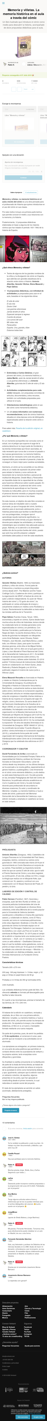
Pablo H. (11, 65)
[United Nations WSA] (38, 1389)
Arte (26, 1306)
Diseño (5, 1313)
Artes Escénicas (8, 1308)
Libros (29, 65)
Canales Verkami (8, 1332)
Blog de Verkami (8, 1327)
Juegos (27, 1315)
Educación (38, 65)
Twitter (26, 1329)
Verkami (24, 3)
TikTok (26, 1336)
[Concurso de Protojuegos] (9, 1406)
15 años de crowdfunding (12, 1336)
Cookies (5, 1370)
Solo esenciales (23, 1417)
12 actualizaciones (31, 192)
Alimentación (7, 1306)
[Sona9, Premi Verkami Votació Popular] (38, 1406)
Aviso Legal (6, 1366)
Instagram (28, 1334)
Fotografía (6, 1315)
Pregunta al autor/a (11, 1110)
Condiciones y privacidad (10, 1363)
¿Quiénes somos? (9, 1334)
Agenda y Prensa (9, 1329)
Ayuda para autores (32, 1346)
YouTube (27, 1332)
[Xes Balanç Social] (23, 1389)
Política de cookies (34, 1413)
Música (5, 1317)
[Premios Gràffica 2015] (9, 1389)
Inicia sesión (27, 1128)
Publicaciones (30, 1317)
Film (26, 1313)
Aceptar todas (38, 1417)
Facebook (28, 1327)
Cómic (27, 1311)
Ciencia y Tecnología (33, 1308)
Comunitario (7, 1311)
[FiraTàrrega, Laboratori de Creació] (23, 1406)
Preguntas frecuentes (10, 1346)
